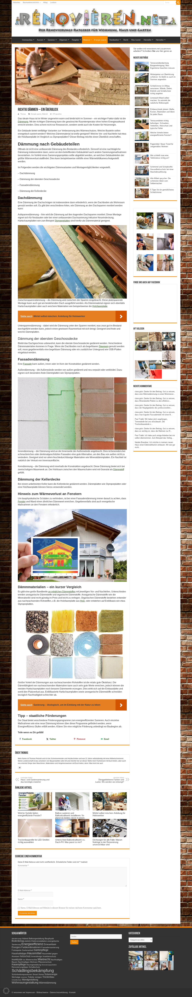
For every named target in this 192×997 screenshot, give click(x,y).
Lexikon (53, 3)
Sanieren (51, 40)
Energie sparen (100, 40)
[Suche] (178, 2)
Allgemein (63, 40)
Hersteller (147, 40)
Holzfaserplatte (99, 306)
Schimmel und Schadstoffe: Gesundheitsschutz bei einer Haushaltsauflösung (161, 169)
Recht (125, 40)
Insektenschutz (49, 956)
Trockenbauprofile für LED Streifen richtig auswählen (33, 841)
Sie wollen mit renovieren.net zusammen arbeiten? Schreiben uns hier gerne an (152, 49)
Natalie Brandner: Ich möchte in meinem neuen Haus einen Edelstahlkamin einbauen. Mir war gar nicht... (155, 444)
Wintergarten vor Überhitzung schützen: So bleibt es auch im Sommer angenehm (163, 76)
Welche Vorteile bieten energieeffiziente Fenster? (29, 814)
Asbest (25, 938)
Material (86, 40)
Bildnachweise (42, 992)
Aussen (40, 40)
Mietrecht (44, 959)
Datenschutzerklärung (59, 992)
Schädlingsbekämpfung (33, 970)
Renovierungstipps (20, 967)
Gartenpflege (41, 950)
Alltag (45, 3)
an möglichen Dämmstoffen (61, 591)
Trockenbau (48, 977)
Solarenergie (50, 974)
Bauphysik (49, 938)
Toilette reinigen (35, 977)
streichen (24, 977)
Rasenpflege (19, 964)
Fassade (27, 364)
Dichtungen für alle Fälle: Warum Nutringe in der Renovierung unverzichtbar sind (107, 842)
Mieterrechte (31, 960)
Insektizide (17, 959)
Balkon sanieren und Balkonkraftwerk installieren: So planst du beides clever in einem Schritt (70, 816)
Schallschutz (34, 967)
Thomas (23, 114)
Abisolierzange (17, 938)
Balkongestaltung (36, 938)
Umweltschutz (16, 980)
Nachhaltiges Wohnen (28, 962)
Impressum (30, 992)
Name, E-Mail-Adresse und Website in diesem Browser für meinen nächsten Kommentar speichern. (61, 908)
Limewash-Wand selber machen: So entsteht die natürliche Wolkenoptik (160, 100)
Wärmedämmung (47, 982)
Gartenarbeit (27, 950)
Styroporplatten (62, 220)
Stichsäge (16, 977)
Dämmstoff (118, 469)
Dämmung (23, 121)
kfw (24, 960)
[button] (6, 991)
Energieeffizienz (32, 944)
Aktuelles (16, 3)
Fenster (21, 501)
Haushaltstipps (19, 953)
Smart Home (38, 974)
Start (16, 39)
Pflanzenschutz (45, 962)
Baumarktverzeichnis (31, 3)
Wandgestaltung (30, 979)
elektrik (27, 941)
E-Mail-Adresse (25, 890)
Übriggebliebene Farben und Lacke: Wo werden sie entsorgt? (109, 780)
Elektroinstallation (39, 941)
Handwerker (114, 40)
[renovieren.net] (96, 20)
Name (21, 899)
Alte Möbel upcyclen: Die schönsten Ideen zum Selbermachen (160, 180)
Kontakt (72, 992)
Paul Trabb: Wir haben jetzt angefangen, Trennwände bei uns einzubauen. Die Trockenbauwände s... (151, 421)
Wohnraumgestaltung (25, 982)
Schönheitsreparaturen (22, 974)
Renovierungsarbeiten (49, 965)
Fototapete (16, 950)
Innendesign (36, 956)
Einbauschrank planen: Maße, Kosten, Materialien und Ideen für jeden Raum (162, 111)
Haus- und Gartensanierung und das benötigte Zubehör (35, 780)
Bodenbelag (18, 941)
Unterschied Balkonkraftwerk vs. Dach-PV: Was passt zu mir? (70, 841)
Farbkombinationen (31, 947)
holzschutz (25, 956)
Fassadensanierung (50, 947)
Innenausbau (27, 40)
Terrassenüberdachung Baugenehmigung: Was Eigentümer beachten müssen (162, 65)
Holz (82, 601)
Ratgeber (75, 40)
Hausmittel (34, 953)
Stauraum (104, 346)
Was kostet (136, 40)
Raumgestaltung (33, 965)
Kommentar (23, 865)
